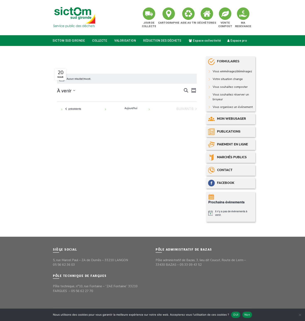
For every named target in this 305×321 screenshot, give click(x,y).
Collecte (99, 40)
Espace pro (239, 40)
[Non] (300, 315)
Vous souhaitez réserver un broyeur (231, 97)
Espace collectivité (207, 40)
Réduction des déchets (162, 40)
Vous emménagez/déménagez (232, 71)
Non (247, 314)
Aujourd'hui (130, 108)
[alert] (230, 213)
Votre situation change (228, 79)
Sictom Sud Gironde (68, 40)
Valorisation (125, 40)
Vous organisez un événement (233, 107)
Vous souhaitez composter (230, 87)
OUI (235, 314)
